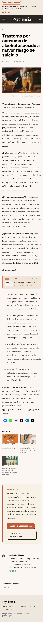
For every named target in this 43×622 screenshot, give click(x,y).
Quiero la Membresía (21, 526)
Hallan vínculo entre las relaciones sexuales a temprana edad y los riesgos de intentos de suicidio (28, 448)
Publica (9, 609)
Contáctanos (7, 606)
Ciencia (4, 30)
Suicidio (6, 587)
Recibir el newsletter (16, 535)
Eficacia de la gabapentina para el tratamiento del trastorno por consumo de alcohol (10, 470)
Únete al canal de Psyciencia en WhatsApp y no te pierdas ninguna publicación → (21, 105)
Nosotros (34, 606)
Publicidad (21, 606)
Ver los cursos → (8, 12)
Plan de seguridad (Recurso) (25, 282)
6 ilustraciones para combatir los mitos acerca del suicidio (8, 446)
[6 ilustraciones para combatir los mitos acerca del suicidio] (10, 438)
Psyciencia (21, 19)
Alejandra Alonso (18, 61)
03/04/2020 (6, 61)
